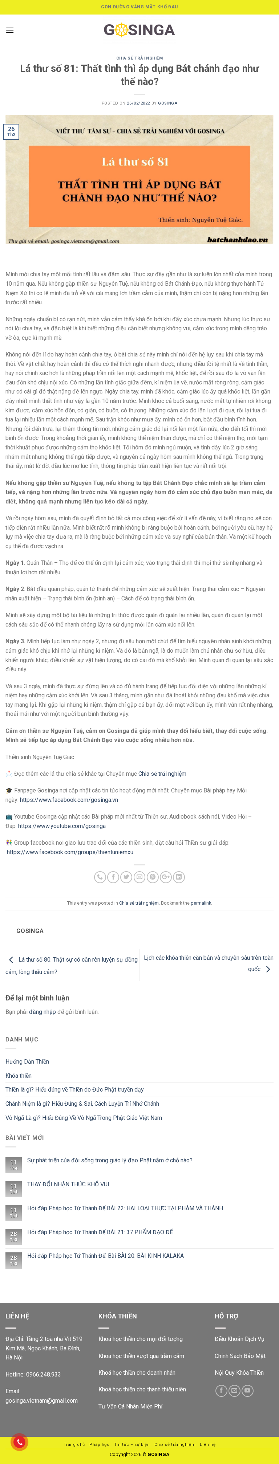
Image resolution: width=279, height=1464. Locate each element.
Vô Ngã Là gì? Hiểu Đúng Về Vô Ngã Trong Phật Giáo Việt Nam (83, 1117)
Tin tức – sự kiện (132, 1444)
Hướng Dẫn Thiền (27, 1061)
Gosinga (167, 103)
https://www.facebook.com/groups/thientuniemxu (70, 852)
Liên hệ (207, 1444)
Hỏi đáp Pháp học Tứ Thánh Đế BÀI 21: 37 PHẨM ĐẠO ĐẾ (100, 1232)
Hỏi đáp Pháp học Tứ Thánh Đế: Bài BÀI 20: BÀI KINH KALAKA (105, 1255)
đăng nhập (42, 1011)
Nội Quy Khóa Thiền (239, 1372)
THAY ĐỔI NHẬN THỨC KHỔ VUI (68, 1184)
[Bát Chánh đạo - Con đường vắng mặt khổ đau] (139, 30)
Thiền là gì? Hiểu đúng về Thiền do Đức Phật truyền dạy (74, 1089)
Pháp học (99, 1444)
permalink (201, 903)
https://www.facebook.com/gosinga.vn (69, 799)
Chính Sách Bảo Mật (240, 1356)
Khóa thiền (18, 1075)
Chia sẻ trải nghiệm (139, 58)
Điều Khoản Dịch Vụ (239, 1338)
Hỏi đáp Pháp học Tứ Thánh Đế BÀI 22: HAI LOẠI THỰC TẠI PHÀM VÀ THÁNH (125, 1208)
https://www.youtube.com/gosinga (62, 826)
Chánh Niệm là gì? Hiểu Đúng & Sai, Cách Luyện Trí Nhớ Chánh (82, 1103)
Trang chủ (74, 1444)
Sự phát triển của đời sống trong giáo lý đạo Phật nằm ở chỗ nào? (110, 1160)
